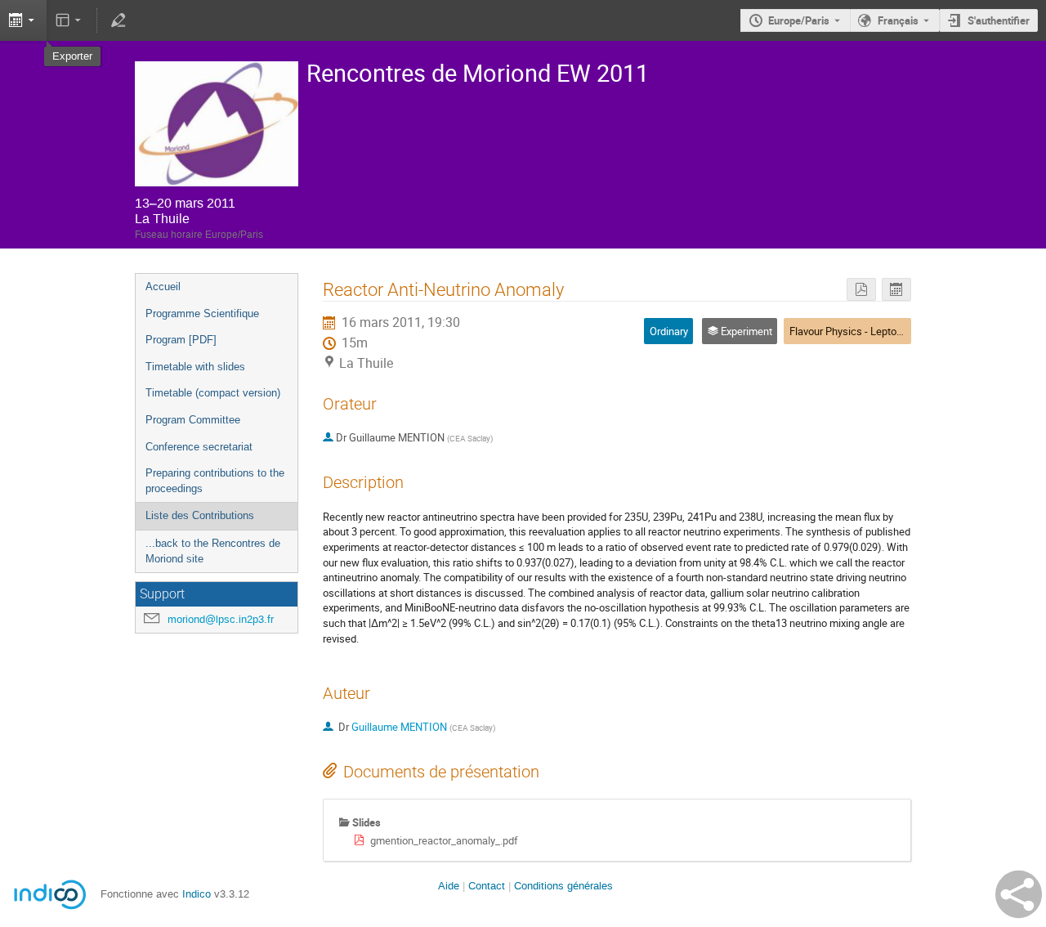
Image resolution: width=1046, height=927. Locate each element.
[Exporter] (896, 290)
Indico (196, 894)
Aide (448, 886)
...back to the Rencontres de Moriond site (212, 551)
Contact (486, 886)
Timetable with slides (195, 366)
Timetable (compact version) (212, 393)
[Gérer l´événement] (117, 20)
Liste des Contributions (199, 515)
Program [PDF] (181, 340)
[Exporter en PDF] (861, 290)
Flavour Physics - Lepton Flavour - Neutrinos (890, 331)
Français (898, 20)
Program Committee (192, 420)
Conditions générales (563, 886)
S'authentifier (999, 20)
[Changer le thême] (70, 20)
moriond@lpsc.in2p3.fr (221, 619)
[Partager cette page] (1018, 894)
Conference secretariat (199, 447)
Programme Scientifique (202, 313)
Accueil (163, 286)
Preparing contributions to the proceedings (214, 481)
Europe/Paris (798, 20)
